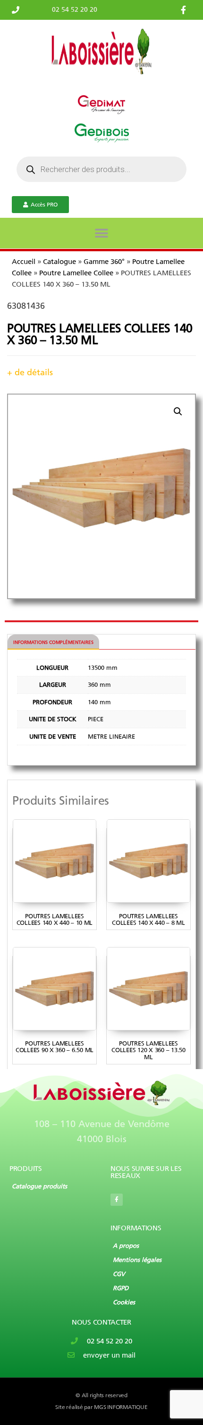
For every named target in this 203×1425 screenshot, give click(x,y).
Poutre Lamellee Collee (76, 273)
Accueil (23, 261)
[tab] (53, 642)
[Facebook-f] (116, 1200)
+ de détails (30, 372)
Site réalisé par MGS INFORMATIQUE (101, 1407)
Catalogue (59, 261)
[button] (101, 233)
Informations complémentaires (53, 642)
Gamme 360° (104, 261)
